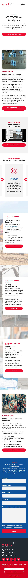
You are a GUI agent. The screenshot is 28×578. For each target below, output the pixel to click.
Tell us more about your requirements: (13, 507)
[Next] (25, 179)
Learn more (14, 308)
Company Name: (7, 485)
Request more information (14, 34)
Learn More (14, 246)
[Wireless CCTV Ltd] (7, 3)
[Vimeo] (14, 559)
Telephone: (5, 499)
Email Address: (6, 492)
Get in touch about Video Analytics (14, 108)
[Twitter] (3, 559)
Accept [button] (14, 569)
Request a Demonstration (14, 450)
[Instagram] (18, 559)
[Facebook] (7, 559)
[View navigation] (18, 4)
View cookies (14, 572)
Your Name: (5, 478)
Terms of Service (18, 527)
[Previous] (2, 179)
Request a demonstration (14, 145)
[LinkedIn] (11, 559)
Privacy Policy (9, 527)
